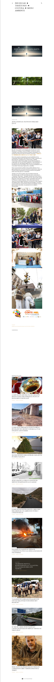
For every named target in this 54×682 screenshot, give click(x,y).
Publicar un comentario (19, 400)
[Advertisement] (27, 19)
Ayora (16, 326)
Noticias (23, 326)
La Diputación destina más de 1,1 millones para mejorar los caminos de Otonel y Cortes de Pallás (26, 511)
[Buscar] (41, 3)
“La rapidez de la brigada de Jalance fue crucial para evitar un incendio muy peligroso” (25, 600)
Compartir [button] (13, 324)
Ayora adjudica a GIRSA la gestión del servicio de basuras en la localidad (25, 481)
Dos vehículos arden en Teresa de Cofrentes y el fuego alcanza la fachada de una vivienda (27, 551)
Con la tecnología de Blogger (28, 678)
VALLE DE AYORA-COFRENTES (29, 326)
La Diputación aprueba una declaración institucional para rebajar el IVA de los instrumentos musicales (26, 396)
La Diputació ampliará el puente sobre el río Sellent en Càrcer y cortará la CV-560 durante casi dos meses (26, 429)
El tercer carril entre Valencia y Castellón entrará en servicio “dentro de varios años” (26, 628)
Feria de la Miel (19, 326)
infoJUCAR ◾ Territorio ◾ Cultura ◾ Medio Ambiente (24, 7)
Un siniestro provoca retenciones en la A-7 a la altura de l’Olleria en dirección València (26, 566)
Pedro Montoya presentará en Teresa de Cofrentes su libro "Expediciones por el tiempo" (26, 668)
